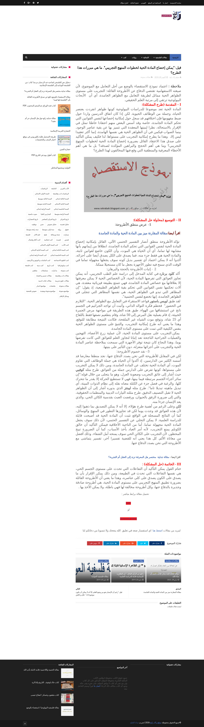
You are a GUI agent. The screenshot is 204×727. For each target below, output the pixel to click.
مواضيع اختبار (41, 286)
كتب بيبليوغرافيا (63, 265)
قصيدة (58, 240)
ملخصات (52, 286)
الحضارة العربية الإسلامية (60, 131)
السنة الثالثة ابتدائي (62, 199)
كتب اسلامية (48, 240)
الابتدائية (146, 58)
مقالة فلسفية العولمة (99, 576)
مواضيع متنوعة (64, 291)
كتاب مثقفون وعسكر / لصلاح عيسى (45, 695)
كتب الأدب (65, 245)
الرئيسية (175, 58)
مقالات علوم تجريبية (62, 281)
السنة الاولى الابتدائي (42, 194)
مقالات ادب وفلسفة (172, 561)
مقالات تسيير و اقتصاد (43, 276)
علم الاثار (37, 235)
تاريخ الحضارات (32, 219)
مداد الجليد (134, 722)
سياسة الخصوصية (175, 3)
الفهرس (143, 3)
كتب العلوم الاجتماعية (61, 260)
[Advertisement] (73, 29)
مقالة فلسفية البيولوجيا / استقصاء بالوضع (43, 707)
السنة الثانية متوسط (44, 204)
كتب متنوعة (65, 271)
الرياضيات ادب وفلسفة (61, 194)
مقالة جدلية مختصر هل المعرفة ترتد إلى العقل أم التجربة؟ (138, 457)
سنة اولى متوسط (48, 230)
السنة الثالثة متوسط (45, 199)
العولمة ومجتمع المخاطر (60, 168)
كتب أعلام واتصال (34, 240)
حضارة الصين (65, 149)
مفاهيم (34, 271)
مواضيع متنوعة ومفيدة (47, 291)
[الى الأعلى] (25, 723)
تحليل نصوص (51, 224)
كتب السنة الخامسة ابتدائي (59, 255)
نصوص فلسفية (31, 291)
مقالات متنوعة (145, 77)
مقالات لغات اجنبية (44, 281)
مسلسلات (44, 271)
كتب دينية (40, 265)
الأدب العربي (64, 189)
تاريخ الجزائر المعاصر (49, 219)
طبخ (45, 235)
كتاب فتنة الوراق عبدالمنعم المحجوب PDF (39, 106)
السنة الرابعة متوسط (62, 214)
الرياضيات (44, 189)
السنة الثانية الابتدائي (62, 204)
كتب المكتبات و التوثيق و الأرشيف (38, 260)
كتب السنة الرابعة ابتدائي (38, 255)
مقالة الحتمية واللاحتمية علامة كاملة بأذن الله (41, 670)
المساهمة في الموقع (154, 3)
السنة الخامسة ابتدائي (61, 209)
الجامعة (53, 189)
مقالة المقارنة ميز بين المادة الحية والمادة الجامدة (133, 233)
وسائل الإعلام (64, 296)
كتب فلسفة (29, 265)
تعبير (42, 224)
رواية (59, 230)
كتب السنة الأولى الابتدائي (49, 245)
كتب (124, 58)
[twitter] (38, 3)
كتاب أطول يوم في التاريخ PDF (44, 155)
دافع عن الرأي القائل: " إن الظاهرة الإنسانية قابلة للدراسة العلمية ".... (130, 575)
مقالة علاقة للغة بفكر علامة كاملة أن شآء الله (164, 575)
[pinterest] (33, 3)
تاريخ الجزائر (64, 219)
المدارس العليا (46, 214)
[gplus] (29, 3)
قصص (67, 240)
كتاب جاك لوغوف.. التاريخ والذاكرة (45, 682)
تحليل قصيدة (64, 224)
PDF (128, 503)
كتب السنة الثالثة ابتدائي (60, 250)
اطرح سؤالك (124, 3)
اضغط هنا (157, 530)
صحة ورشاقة (55, 235)
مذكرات (54, 271)
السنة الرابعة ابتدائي (43, 209)
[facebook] (24, 3)
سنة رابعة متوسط (32, 230)
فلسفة (28, 235)
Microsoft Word (128, 518)
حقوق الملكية (134, 3)
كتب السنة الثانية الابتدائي (39, 250)
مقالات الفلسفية (161, 58)
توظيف (34, 224)
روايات (134, 58)
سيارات (66, 235)
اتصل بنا (165, 3)
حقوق (67, 230)
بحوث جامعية (32, 214)
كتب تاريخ (50, 265)
